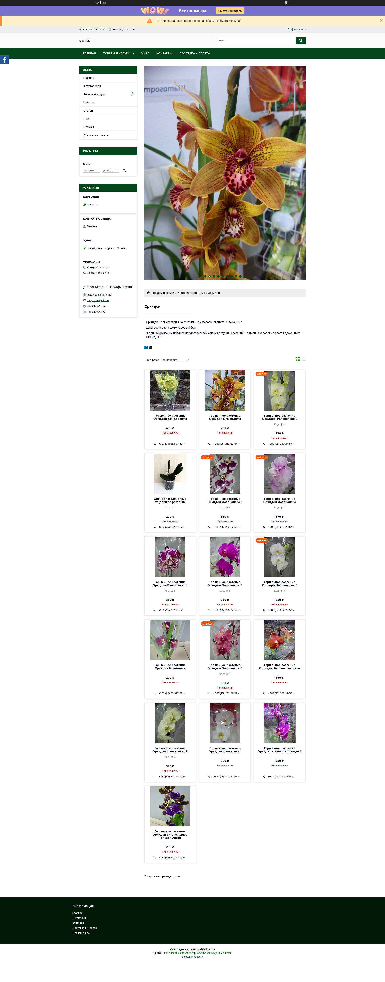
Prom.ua (210, 949)
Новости (88, 102)
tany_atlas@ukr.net (98, 300)
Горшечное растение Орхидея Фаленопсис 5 (170, 583)
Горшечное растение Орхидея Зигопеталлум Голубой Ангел (170, 834)
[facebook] (146, 348)
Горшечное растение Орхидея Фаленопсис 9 (170, 750)
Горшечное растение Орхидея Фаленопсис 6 (224, 583)
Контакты (164, 53)
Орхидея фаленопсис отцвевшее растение (170, 500)
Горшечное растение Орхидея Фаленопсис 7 (279, 583)
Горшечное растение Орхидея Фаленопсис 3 (224, 500)
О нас (145, 53)
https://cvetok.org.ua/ (99, 294)
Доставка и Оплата (84, 927)
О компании (79, 917)
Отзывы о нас (81, 932)
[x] (150, 348)
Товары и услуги (116, 53)
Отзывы (88, 127)
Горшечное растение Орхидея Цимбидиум (225, 417)
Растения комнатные (191, 292)
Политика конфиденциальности (213, 953)
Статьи (88, 110)
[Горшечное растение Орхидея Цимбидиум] (224, 390)
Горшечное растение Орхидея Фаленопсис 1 (279, 417)
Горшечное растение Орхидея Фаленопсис (279, 500)
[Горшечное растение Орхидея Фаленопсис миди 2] (279, 723)
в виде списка (304, 360)
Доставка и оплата (194, 53)
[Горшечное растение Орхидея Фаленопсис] (224, 723)
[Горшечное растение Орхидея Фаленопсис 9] (170, 723)
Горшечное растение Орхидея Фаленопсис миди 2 (279, 750)
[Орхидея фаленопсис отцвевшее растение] (170, 473)
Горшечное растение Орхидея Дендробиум (170, 417)
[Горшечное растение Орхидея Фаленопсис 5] (170, 557)
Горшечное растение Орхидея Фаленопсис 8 (224, 666)
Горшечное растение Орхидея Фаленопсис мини (279, 666)
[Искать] (301, 40)
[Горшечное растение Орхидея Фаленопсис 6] (224, 557)
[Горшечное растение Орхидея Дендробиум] (170, 390)
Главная (89, 53)
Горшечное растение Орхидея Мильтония (170, 666)
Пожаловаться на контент (179, 953)
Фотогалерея (92, 86)
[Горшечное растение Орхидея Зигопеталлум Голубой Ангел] (170, 806)
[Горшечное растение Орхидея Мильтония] (170, 640)
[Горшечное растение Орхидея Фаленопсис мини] (279, 640)
